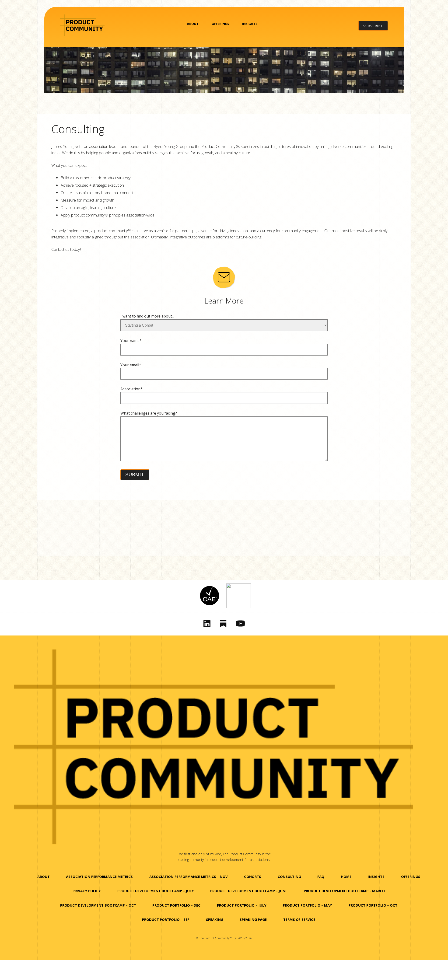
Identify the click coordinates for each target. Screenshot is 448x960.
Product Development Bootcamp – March (344, 890)
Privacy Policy (87, 890)
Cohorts (252, 876)
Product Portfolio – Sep (165, 919)
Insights (249, 23)
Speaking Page (253, 919)
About (193, 23)
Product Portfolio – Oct (373, 905)
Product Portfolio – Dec (176, 905)
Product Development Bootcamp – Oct (98, 905)
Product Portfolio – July (241, 905)
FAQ (320, 876)
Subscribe (373, 26)
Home (346, 876)
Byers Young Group (170, 146)
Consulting (289, 876)
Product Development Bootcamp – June (248, 890)
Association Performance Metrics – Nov (188, 876)
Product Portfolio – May (307, 905)
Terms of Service (299, 919)
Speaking (214, 919)
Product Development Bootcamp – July (155, 890)
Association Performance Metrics (99, 876)
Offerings (220, 23)
